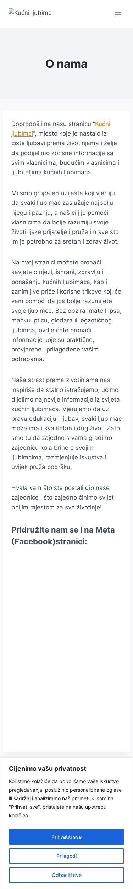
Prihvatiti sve (66, 837)
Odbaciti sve (67, 875)
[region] (66, 823)
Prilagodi (66, 856)
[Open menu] (117, 14)
